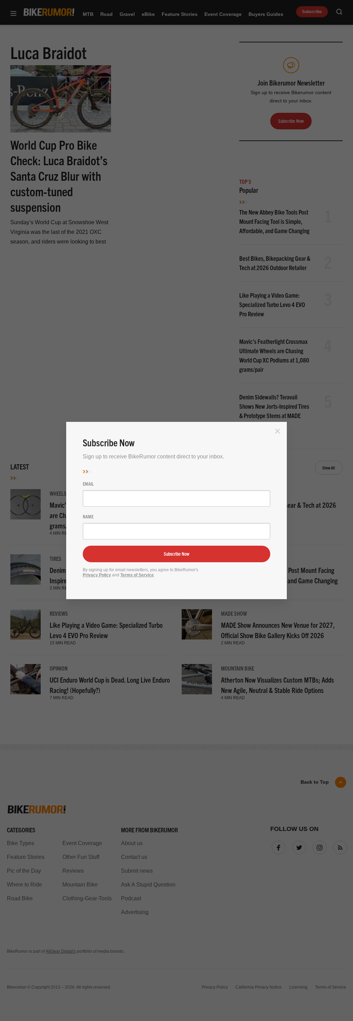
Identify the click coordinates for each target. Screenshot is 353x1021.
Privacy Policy (97, 575)
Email (88, 483)
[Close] (277, 431)
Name (88, 516)
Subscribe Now (176, 554)
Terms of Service (137, 575)
